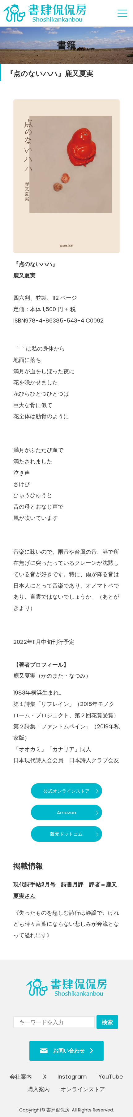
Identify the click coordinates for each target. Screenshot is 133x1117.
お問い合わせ (69, 1050)
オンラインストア (83, 1089)
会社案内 (21, 1076)
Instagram (72, 1076)
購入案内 (39, 1089)
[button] (66, 790)
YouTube (111, 1076)
